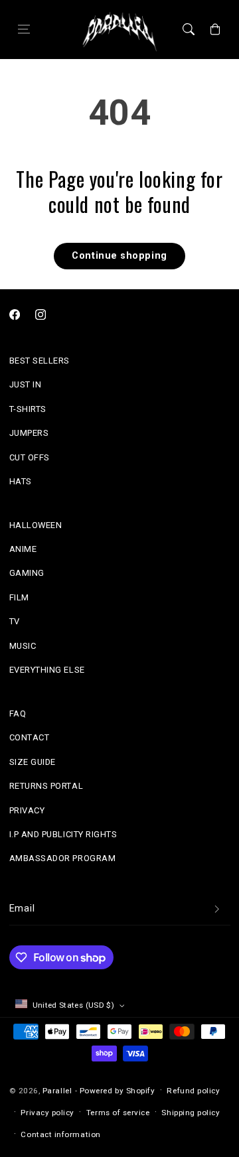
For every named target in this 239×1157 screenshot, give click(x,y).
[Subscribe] (217, 909)
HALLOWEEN (35, 525)
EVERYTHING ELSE (47, 670)
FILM (19, 597)
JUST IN (25, 384)
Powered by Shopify (117, 1090)
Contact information (60, 1134)
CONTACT (29, 737)
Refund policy (193, 1090)
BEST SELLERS (39, 361)
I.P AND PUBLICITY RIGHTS (63, 834)
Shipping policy (190, 1112)
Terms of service (118, 1112)
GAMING (26, 573)
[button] (24, 30)
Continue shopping (119, 255)
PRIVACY (27, 810)
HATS (20, 481)
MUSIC (23, 646)
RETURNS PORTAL (46, 786)
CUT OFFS (29, 457)
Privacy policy (47, 1112)
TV (14, 621)
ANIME (23, 549)
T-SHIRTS (27, 409)
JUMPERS (29, 433)
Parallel (57, 1090)
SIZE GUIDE (32, 762)
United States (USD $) (74, 1005)
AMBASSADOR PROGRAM (62, 858)
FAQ (18, 713)
